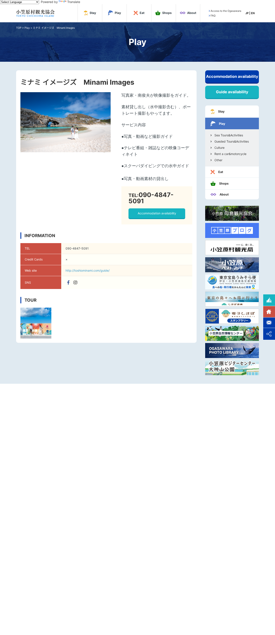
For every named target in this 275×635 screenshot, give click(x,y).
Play (27, 27)
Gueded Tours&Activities (231, 141)
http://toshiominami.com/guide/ (88, 270)
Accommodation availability (157, 213)
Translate (73, 2)
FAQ (213, 15)
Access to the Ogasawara (226, 11)
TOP (18, 27)
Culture (219, 147)
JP (247, 13)
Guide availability (232, 92)
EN (253, 13)
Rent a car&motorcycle (230, 153)
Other (218, 160)
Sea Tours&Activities (228, 135)
